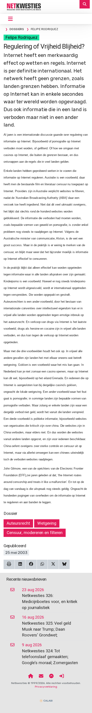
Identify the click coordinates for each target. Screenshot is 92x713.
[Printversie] (9, 564)
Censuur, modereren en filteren (35, 533)
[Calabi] (46, 698)
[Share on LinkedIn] (20, 564)
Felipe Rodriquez (21, 37)
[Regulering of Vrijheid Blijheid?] (22, 6)
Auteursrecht (18, 523)
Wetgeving (46, 523)
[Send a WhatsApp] (42, 564)
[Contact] (41, 676)
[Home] (30, 676)
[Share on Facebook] (31, 564)
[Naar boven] (51, 676)
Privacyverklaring (46, 686)
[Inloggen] (61, 676)
